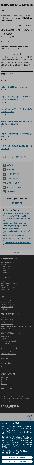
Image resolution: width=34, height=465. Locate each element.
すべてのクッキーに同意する (17, 457)
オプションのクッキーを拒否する (17, 461)
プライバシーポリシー (21, 446)
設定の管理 (5, 453)
